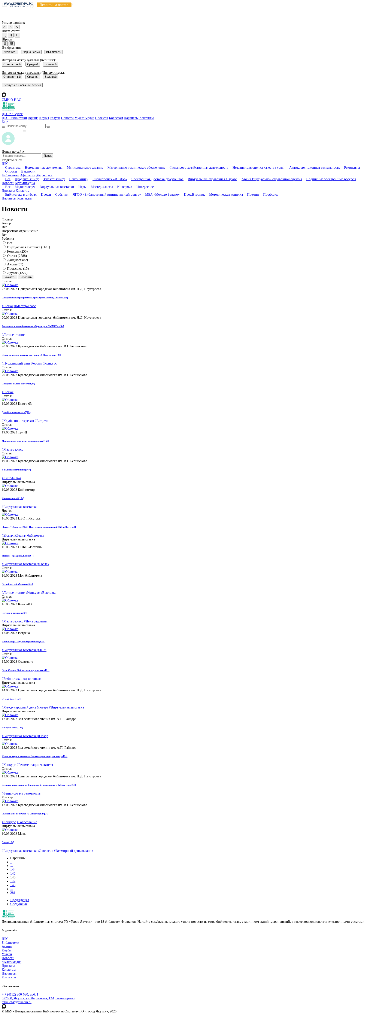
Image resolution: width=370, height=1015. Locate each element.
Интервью (124, 187)
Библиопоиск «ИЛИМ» (109, 179)
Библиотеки (18, 118)
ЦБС (5, 118)
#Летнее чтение (13, 334)
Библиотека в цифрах (21, 194)
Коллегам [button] (23, 190)
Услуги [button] (47, 175)
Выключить (53, 52)
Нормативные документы (44, 167)
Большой (51, 64)
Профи (46, 194)
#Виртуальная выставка (19, 507)
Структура (13, 167)
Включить (9, 52)
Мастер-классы (102, 187)
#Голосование (27, 822)
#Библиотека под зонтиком (21, 678)
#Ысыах (7, 306)
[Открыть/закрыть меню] (24, 131)
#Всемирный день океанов (73, 851)
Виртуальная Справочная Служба (212, 179)
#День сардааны (36, 621)
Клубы (44, 118)
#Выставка (48, 592)
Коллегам (116, 118)
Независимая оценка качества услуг (259, 167)
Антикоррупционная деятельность (314, 167)
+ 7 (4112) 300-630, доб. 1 (20, 994)
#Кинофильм (11, 478)
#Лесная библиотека (29, 535)
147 (12, 881)
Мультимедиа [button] (25, 183)
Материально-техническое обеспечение (136, 167)
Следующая (18, 904)
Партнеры (131, 118)
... (11, 866)
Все (7, 179)
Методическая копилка (226, 194)
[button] (5, 122)
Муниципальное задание (85, 167)
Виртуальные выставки (57, 187)
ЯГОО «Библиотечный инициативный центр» (107, 194)
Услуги (55, 118)
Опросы (11, 171)
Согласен (9, 18)
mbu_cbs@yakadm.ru (16, 1002)
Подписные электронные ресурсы (331, 179)
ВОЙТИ (12, 130)
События (61, 194)
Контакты (146, 118)
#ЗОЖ (41, 650)
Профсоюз (270, 194)
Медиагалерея (25, 187)
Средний (32, 64)
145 (12, 873)
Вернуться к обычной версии (22, 85)
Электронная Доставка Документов (157, 179)
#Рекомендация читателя (35, 764)
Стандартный (12, 64)
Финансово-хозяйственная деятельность (199, 167)
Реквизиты (352, 167)
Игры (82, 187)
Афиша (33, 118)
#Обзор (42, 736)
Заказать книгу (54, 179)
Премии (253, 194)
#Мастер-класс (25, 306)
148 (12, 885)
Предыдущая (19, 900)
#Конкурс (50, 363)
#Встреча (41, 421)
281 (12, 892)
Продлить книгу (27, 179)
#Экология (45, 851)
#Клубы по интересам (18, 421)
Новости (67, 118)
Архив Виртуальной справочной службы (272, 179)
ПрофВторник (194, 194)
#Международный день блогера (25, 707)
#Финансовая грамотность (21, 793)
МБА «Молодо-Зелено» (162, 194)
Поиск (48, 155)
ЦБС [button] (5, 163)
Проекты (101, 118)
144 (12, 869)
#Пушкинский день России (22, 363)
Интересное (145, 187)
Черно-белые (31, 52)
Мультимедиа (84, 118)
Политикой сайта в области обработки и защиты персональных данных (229, 10)
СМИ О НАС (11, 99)
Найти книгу (78, 179)
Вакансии (28, 171)
